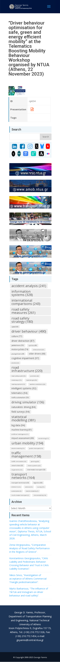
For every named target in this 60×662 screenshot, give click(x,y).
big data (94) (18, 425)
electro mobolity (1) (32, 491)
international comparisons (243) (26, 302)
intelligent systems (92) (24, 388)
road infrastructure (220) (27, 369)
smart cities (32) (17, 465)
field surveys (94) (21, 411)
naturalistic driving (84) (24, 407)
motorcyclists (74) (20, 349)
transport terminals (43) (20, 483)
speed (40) (15, 327)
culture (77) (17, 336)
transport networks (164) (23, 476)
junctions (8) (34, 376)
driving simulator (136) (28, 402)
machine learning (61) (22, 429)
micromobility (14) (40, 495)
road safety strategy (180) (22, 320)
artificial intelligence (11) (20, 434)
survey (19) (40, 487)
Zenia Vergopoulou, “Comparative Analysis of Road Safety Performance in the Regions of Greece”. (29, 548)
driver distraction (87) (23, 340)
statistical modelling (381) (24, 418)
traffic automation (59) (20, 397)
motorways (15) (17, 380)
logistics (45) (38, 483)
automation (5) (16, 491)
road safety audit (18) (19, 376)
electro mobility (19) (18, 448)
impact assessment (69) (23, 438)
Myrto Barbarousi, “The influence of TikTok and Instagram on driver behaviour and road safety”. (28, 592)
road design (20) (31, 380)
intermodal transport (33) (36, 470)
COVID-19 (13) (16, 487)
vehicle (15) (28, 487)
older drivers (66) (37, 353)
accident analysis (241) (29, 286)
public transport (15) (36, 448)
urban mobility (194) (27, 443)
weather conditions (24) (37, 384)
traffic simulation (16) (19, 461)
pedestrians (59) (18, 345)
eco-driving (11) (43, 438)
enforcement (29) (38, 349)
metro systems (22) (34, 465)
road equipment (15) (18, 384)
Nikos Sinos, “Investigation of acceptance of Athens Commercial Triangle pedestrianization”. (27, 579)
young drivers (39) (18, 354)
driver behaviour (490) (29, 331)
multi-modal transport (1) (20, 495)
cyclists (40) (33, 345)
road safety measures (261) (24, 311)
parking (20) (35, 461)
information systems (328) (22, 293)
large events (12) (17, 470)
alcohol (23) (15, 363)
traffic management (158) (26, 454)
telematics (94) (20, 393)
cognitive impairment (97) (25, 358)
